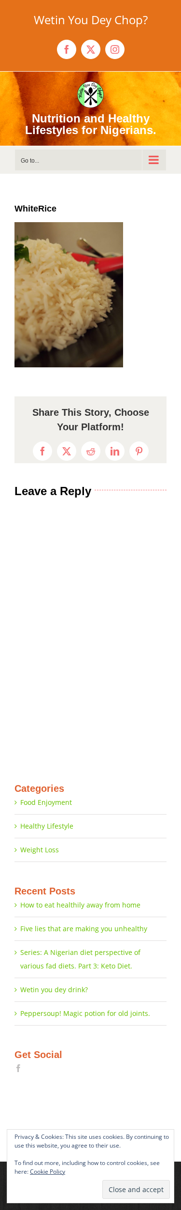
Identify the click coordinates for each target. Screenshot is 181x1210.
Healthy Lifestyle (46, 826)
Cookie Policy (47, 1171)
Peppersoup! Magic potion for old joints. (85, 1013)
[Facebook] (18, 1068)
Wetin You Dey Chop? (91, 20)
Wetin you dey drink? (54, 989)
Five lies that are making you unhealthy (83, 928)
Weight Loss (39, 849)
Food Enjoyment (46, 802)
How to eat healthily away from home (80, 904)
